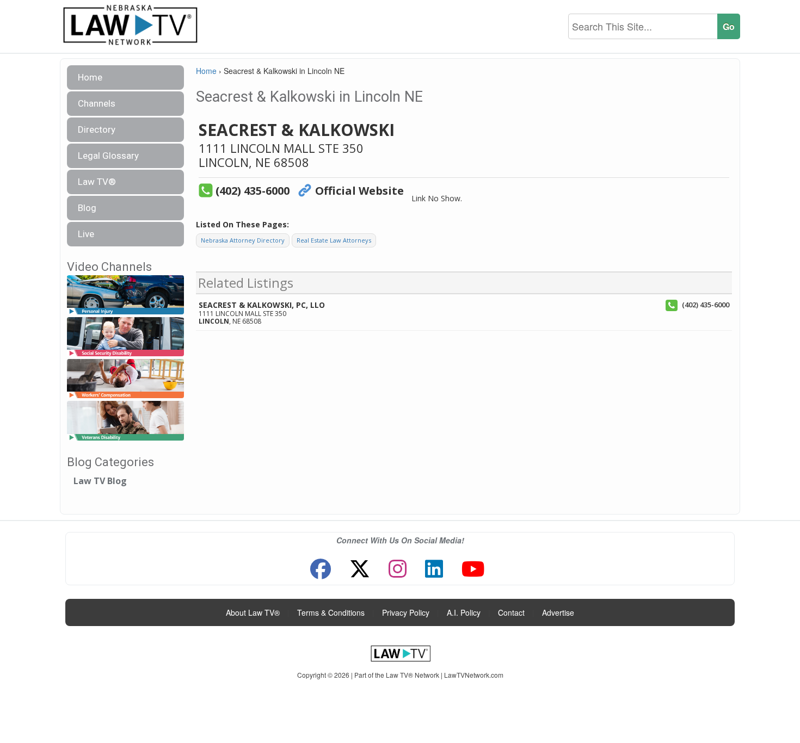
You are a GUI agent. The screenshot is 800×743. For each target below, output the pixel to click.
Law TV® (97, 181)
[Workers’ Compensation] (125, 379)
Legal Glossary (108, 155)
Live (86, 233)
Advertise (558, 612)
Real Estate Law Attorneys (334, 240)
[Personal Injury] (125, 295)
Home (90, 77)
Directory (96, 129)
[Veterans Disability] (125, 421)
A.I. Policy (464, 612)
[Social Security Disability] (125, 337)
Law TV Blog (100, 481)
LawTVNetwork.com (473, 674)
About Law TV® (253, 612)
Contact (511, 612)
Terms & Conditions (331, 612)
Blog (87, 207)
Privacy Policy (405, 612)
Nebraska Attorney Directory (243, 240)
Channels (96, 103)
